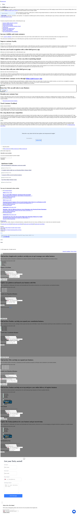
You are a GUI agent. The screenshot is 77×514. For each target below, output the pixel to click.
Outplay (19, 227)
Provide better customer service (9, 28)
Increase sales (5, 27)
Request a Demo (4, 278)
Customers (4, 9)
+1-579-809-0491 (6, 236)
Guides (4, 6)
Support (14, 229)
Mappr (9, 227)
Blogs (3, 4)
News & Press (18, 229)
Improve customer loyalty (8, 24)
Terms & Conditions (66, 251)
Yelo (1, 227)
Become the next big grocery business (10, 100)
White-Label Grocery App (34, 78)
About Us (5, 229)
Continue (2, 305)
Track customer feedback (7, 30)
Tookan (3, 227)
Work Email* (3, 272)
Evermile (12, 227)
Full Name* (2, 271)
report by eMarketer (7, 36)
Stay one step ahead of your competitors (10, 31)
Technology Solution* (4, 277)
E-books (11, 229)
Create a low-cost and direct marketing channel (12, 26)
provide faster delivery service (6, 16)
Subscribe (38, 140)
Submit (2, 417)
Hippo (7, 227)
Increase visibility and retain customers (10, 22)
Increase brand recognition (8, 25)
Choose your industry (4, 340)
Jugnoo (16, 227)
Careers (1, 229)
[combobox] (9, 274)
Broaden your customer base (8, 29)
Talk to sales (4, 15)
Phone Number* (3, 274)
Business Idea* (3, 303)
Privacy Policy (74, 251)
